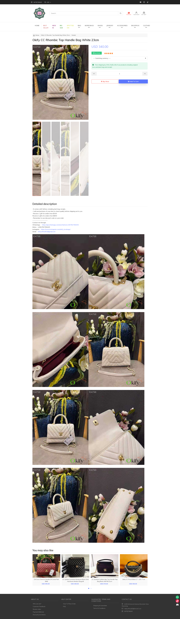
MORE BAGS (89, 25)
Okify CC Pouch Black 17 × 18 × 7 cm (133, 579)
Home (37, 35)
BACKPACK (135, 25)
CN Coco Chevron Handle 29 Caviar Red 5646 (46, 580)
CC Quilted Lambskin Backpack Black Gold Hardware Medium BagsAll (75, 580)
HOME (37, 25)
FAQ (64, 606)
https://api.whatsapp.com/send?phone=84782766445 (60, 225)
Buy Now (105, 81)
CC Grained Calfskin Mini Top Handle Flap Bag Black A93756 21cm (105, 580)
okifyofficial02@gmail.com (46, 232)
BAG (79, 25)
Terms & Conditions (99, 608)
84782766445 (128, 611)
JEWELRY (109, 25)
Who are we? (37, 604)
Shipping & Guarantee (100, 605)
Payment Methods (38, 612)
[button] (88, 588)
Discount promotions (39, 615)
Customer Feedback (39, 606)
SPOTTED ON (70, 27)
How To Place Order (69, 604)
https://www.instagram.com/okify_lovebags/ (55, 229)
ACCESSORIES (122, 25)
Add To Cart (134, 81)
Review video (37, 609)
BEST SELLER (45, 27)
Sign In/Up (136, 14)
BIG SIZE (61, 27)
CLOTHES (146, 25)
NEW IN (54, 27)
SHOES (100, 25)
